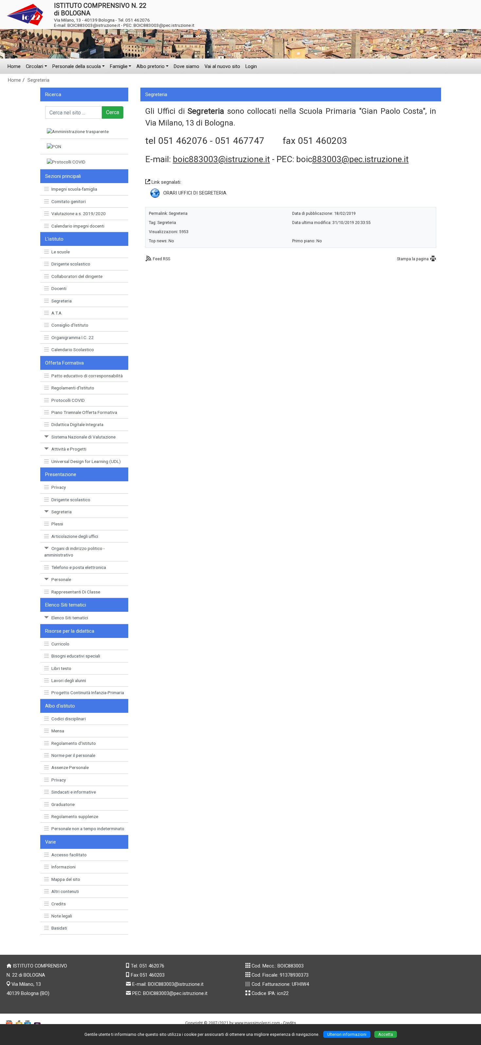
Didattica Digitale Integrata (77, 424)
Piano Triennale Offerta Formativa (84, 412)
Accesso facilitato (69, 854)
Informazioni (63, 866)
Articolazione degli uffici (74, 536)
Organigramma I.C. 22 (72, 337)
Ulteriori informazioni (346, 1034)
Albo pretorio (150, 66)
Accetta (385, 1034)
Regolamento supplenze (74, 816)
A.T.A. (56, 313)
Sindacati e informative (73, 792)
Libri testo (61, 668)
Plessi (57, 523)
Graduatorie (63, 804)
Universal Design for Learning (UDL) (86, 461)
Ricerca (53, 94)
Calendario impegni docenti (77, 226)
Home (14, 66)
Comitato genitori (68, 201)
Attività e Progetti (68, 449)
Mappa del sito (65, 879)
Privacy (58, 487)
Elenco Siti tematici (69, 617)
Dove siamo (186, 66)
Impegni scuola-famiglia (74, 189)
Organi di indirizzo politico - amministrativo (74, 551)
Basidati (59, 928)
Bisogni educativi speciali (75, 656)
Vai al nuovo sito (222, 66)
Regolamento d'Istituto (73, 743)
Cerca (112, 112)
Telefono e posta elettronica (78, 567)
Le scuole (60, 251)
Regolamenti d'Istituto (72, 387)
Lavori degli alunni (68, 680)
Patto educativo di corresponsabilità (87, 375)
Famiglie (119, 66)
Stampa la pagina (413, 258)
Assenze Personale (70, 767)
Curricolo (60, 643)
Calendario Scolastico (72, 349)
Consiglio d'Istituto (69, 325)
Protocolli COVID (68, 400)
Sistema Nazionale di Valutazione (83, 436)
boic (352, 159)
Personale (61, 579)
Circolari (34, 66)
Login (251, 66)
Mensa (57, 730)
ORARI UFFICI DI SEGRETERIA (194, 193)
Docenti (58, 288)
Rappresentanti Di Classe (75, 591)
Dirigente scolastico (70, 263)
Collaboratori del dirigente (76, 276)
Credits (58, 903)
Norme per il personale (73, 755)
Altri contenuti (65, 891)
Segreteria (38, 80)
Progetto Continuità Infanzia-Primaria (87, 692)
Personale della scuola (76, 66)
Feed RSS (161, 258)
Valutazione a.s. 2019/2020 (78, 213)
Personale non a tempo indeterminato (87, 828)
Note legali (61, 915)
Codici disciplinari (68, 718)
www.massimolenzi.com (257, 1022)
